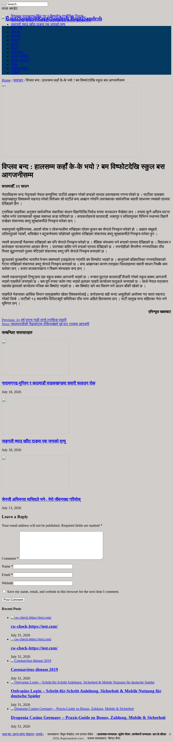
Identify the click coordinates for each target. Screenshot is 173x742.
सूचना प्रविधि (19, 56)
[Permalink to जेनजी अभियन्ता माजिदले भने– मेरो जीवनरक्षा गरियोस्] (35, 490)
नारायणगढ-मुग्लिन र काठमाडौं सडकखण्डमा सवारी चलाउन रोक (48, 383)
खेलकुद (15, 36)
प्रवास (15, 40)
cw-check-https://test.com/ (34, 626)
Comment (10, 558)
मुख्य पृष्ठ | (7, 734)
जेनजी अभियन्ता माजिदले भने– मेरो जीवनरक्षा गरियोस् (41, 499)
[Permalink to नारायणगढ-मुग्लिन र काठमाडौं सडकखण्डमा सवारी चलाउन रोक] (35, 374)
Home (6, 80)
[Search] (3, 5)
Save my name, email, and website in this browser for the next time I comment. (63, 592)
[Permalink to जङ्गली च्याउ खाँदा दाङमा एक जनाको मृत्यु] (35, 432)
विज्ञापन (30, 734)
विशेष (14, 64)
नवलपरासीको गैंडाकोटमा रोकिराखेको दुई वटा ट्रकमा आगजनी (45, 324)
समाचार (16, 32)
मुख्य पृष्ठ (16, 28)
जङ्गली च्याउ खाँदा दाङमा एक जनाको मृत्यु (38, 24)
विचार (14, 48)
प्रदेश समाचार (20, 60)
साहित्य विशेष (19, 68)
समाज (14, 44)
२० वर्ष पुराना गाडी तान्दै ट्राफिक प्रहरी (34, 320)
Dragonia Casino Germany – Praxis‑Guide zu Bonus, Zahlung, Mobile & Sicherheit (88, 717)
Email (6, 575)
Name (6, 566)
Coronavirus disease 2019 (34, 669)
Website (7, 583)
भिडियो (15, 72)
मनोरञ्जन (17, 52)
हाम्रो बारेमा (19, 734)
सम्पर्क (39, 734)
